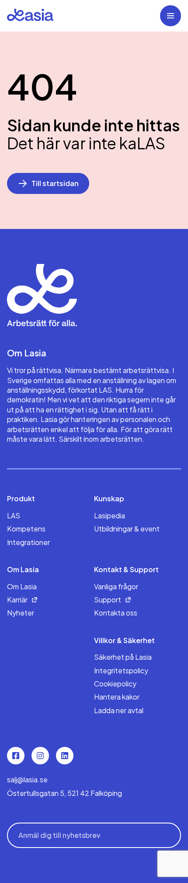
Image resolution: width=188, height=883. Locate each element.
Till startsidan (55, 183)
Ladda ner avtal (118, 710)
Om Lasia (22, 586)
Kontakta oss (115, 612)
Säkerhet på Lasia (123, 656)
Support (107, 599)
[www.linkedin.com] (64, 755)
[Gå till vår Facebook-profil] (15, 755)
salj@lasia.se (27, 779)
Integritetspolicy (121, 670)
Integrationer (28, 542)
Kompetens (26, 528)
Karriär (17, 599)
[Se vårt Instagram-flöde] (40, 755)
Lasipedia (109, 515)
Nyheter (20, 612)
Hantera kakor (116, 696)
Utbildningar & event (127, 528)
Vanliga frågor (116, 586)
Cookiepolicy (115, 683)
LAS (13, 515)
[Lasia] (30, 16)
